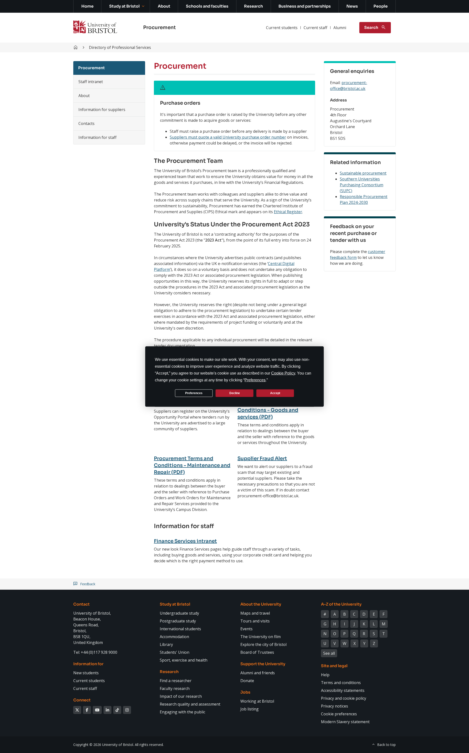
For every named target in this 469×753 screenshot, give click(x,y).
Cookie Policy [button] (283, 373)
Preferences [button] (255, 380)
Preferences (194, 393)
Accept (275, 393)
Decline (234, 393)
